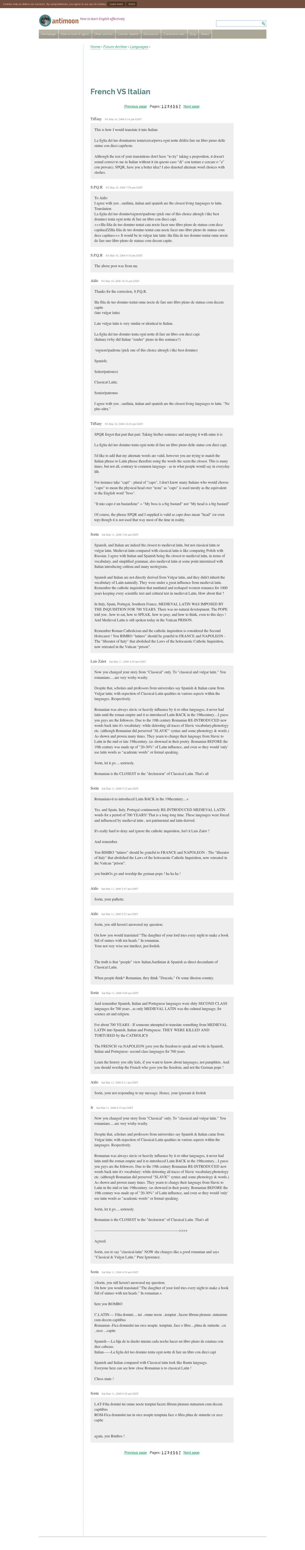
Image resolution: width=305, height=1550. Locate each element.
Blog (193, 34)
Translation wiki (174, 34)
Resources (151, 34)
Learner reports (128, 34)
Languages (139, 47)
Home (95, 47)
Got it (131, 4)
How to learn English (75, 34)
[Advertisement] (59, 115)
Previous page (135, 106)
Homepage (48, 34)
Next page (191, 106)
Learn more (116, 4)
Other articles (103, 34)
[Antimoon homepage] (82, 20)
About (205, 34)
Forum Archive (115, 47)
